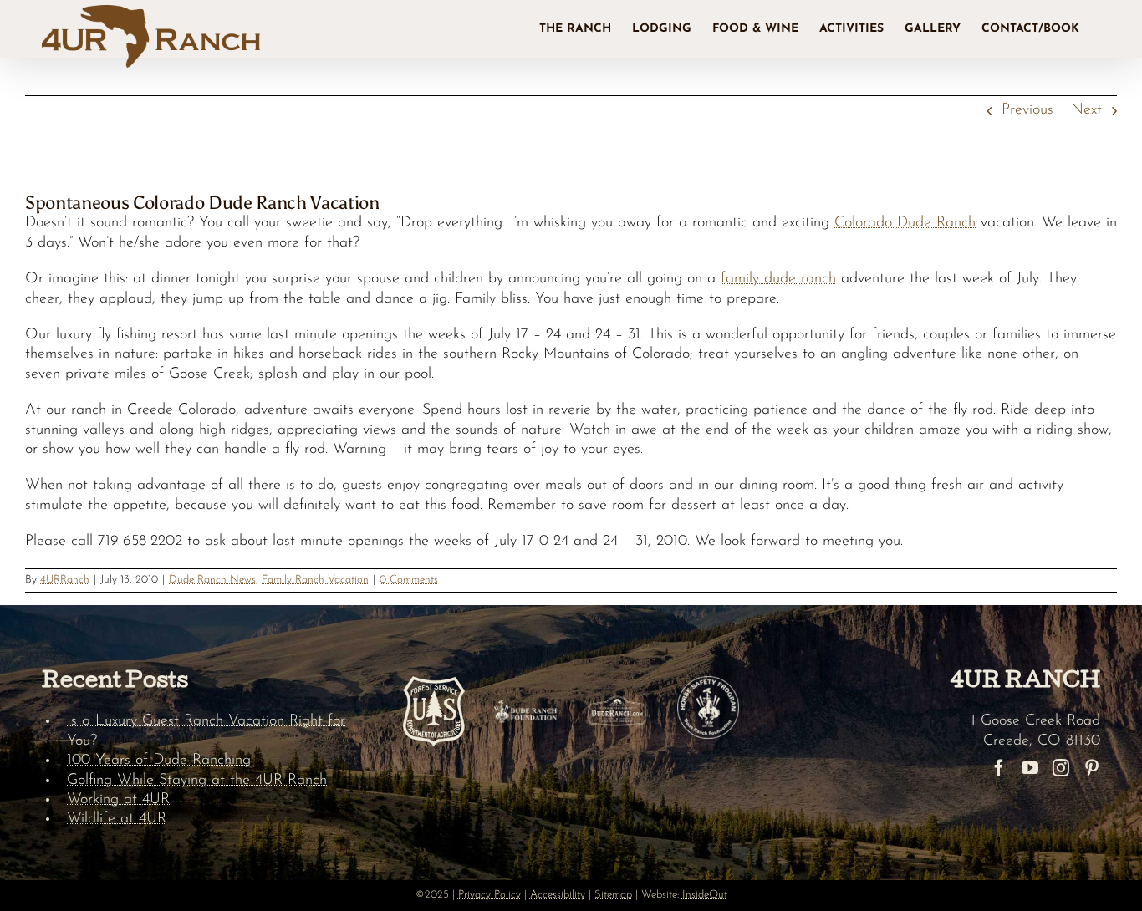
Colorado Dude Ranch (905, 223)
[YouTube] (1030, 768)
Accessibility (557, 894)
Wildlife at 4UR (116, 819)
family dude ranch (778, 279)
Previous (1027, 110)
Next (1086, 110)
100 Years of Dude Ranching (159, 760)
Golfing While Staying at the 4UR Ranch (197, 780)
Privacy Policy (489, 894)
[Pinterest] (1091, 768)
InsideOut (704, 894)
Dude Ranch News (212, 579)
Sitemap (613, 894)
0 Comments (409, 579)
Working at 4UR (118, 799)
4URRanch (64, 579)
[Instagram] (1061, 768)
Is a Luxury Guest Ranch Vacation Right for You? (206, 731)
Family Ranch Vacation (315, 579)
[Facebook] (999, 768)
